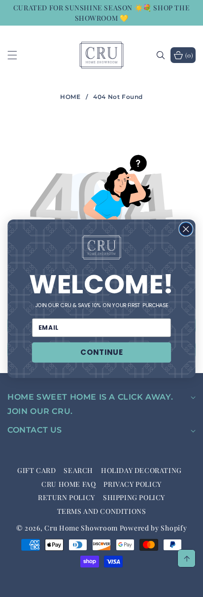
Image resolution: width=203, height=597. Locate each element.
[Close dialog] (186, 229)
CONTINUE (101, 352)
